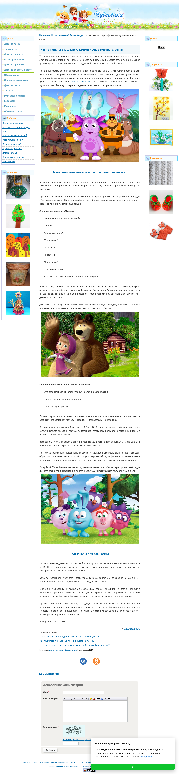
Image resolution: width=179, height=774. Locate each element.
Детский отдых (9, 153)
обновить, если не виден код (77, 739)
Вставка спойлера (109, 698)
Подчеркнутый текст (71, 698)
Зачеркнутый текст (74, 698)
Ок (133, 767)
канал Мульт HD (81, 82)
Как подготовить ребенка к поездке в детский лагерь (67, 641)
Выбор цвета (94, 698)
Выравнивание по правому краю (86, 698)
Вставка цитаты (102, 698)
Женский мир (9, 161)
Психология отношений (14, 135)
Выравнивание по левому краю (79, 698)
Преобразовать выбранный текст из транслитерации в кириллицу (105, 698)
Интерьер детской (11, 144)
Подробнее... (148, 757)
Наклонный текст (67, 698)
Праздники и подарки (13, 157)
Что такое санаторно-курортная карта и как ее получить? (69, 636)
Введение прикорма (12, 123)
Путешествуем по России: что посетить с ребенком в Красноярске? (75, 645)
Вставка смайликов (90, 698)
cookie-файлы (43, 762)
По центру (82, 698)
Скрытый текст (98, 698)
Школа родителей (56, 650)
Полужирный (64, 698)
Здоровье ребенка (12, 148)
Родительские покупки (13, 140)
